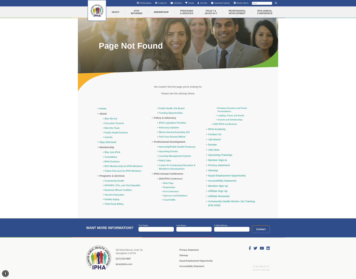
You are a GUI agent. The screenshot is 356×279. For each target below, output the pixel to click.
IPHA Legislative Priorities (172, 123)
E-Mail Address (220, 225)
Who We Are (110, 118)
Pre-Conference (171, 191)
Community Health (114, 180)
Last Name (181, 225)
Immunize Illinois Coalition (118, 190)
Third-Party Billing (113, 204)
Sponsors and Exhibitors (175, 196)
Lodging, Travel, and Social (231, 115)
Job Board (214, 139)
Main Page (168, 183)
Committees (110, 157)
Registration (169, 187)
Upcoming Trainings (220, 155)
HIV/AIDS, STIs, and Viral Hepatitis (122, 185)
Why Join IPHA (112, 152)
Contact (260, 229)
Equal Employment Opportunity (227, 175)
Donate (212, 144)
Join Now (213, 149)
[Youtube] (262, 248)
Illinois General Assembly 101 (174, 132)
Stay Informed (107, 142)
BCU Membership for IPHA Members (123, 166)
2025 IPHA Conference (225, 124)
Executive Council (114, 123)
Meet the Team (112, 128)
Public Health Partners (116, 132)
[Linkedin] (268, 248)
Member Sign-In (217, 160)
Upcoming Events (168, 151)
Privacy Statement (219, 165)
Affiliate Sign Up (218, 191)
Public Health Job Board (172, 108)
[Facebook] (250, 248)
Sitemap (213, 170)
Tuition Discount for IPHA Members (122, 171)
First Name (143, 225)
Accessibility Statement (222, 180)
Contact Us (214, 134)
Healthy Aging (111, 199)
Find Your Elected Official (172, 136)
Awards (108, 137)
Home (102, 108)
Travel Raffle (169, 200)
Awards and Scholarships (230, 120)
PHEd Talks (165, 160)
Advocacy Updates (169, 127)
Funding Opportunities (171, 113)
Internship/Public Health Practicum (177, 146)
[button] (5, 273)
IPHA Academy (217, 129)
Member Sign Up (218, 186)
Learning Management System (175, 156)
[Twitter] (255, 248)
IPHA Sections (112, 161)
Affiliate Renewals (219, 196)
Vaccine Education (114, 194)
